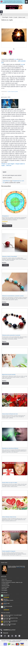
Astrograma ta (5, 215)
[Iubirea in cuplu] (4, 53)
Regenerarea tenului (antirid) (8, 374)
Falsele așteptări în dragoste (8, 551)
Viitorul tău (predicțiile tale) (8, 607)
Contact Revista (5, 587)
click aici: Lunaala (20, 567)
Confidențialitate (5, 583)
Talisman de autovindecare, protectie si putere (13, 295)
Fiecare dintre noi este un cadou (9, 482)
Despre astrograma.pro (7, 580)
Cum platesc (4, 590)
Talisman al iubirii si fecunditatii (9, 256)
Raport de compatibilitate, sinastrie (8, 600)
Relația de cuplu (7, 603)
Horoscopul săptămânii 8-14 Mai (11, 618)
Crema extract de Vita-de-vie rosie (10, 413)
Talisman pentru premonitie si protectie (11, 335)
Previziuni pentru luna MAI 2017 (10, 621)
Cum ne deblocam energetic (10, 624)
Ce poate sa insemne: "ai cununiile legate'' (13, 615)
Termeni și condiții (5, 585)
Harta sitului (4, 588)
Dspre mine (4, 579)
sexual (16, 59)
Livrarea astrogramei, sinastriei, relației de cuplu (12, 582)
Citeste (5, 596)
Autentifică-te (6, 180)
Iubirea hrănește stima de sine (9, 516)
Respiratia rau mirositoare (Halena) (10, 448)
